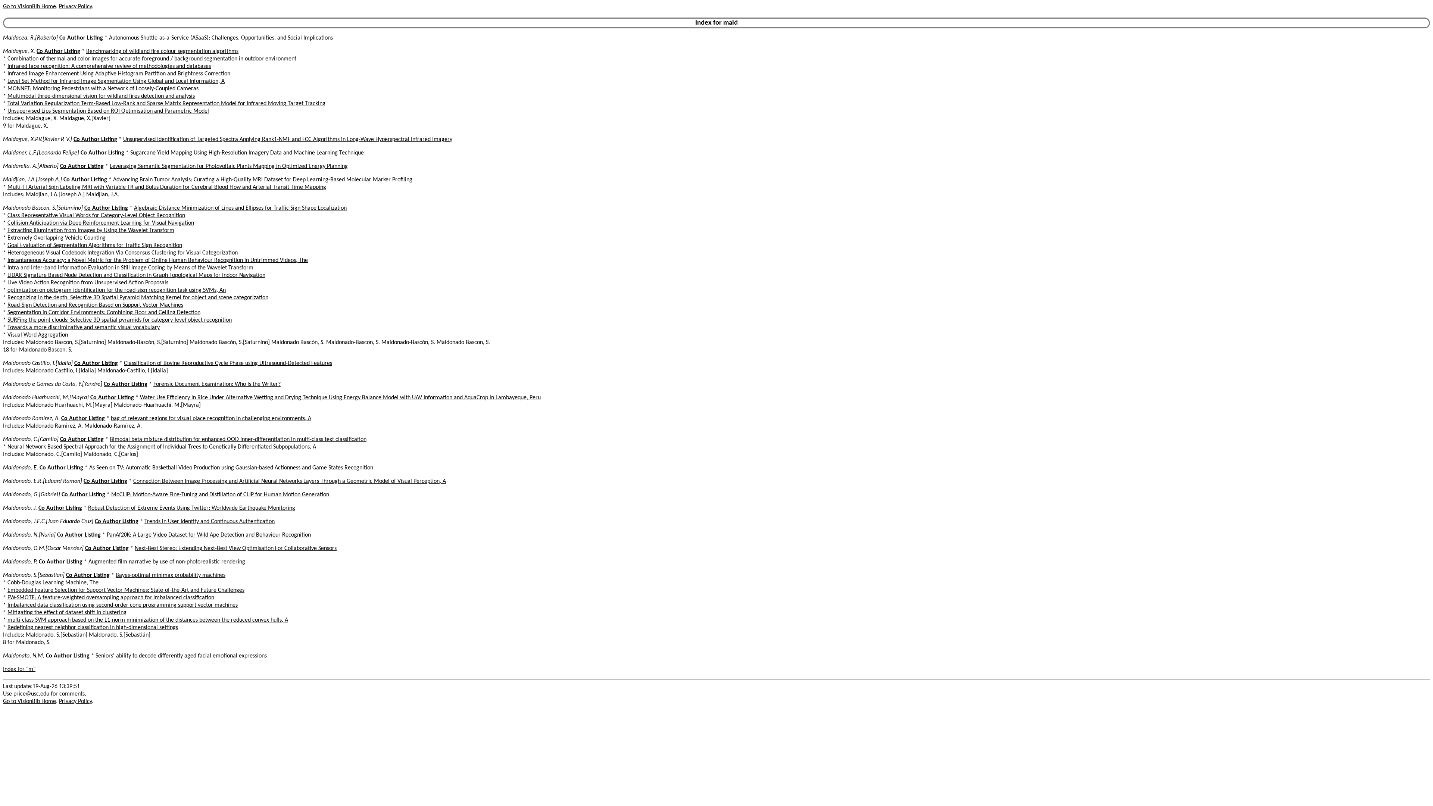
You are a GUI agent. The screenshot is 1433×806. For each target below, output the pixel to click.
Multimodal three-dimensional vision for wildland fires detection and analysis (101, 96)
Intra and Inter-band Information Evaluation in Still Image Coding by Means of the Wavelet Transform (130, 268)
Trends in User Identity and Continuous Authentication (209, 522)
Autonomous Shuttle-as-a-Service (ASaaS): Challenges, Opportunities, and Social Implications (221, 38)
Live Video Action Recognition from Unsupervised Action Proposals (87, 283)
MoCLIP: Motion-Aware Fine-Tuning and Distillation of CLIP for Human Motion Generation (220, 495)
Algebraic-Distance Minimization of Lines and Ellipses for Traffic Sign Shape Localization (240, 208)
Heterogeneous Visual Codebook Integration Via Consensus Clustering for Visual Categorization (122, 253)
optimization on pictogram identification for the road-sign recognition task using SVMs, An (116, 290)
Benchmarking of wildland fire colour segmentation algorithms (162, 51)
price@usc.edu (31, 694)
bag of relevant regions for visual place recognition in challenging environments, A (211, 419)
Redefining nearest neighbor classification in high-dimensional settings (92, 628)
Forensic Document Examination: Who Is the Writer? (217, 384)
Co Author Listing (81, 38)
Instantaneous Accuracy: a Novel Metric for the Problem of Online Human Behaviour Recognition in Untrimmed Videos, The (157, 260)
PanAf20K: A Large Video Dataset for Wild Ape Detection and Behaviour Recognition (209, 535)
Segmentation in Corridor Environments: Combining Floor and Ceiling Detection (103, 313)
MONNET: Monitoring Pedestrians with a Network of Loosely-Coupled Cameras (103, 89)
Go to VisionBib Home (29, 7)
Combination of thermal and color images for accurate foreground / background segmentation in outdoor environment (151, 59)
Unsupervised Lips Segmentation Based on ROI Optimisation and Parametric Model (108, 111)
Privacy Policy (75, 7)
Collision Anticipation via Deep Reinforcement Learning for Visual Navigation (100, 223)
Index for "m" (19, 669)
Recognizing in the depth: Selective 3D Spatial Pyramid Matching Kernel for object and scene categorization (137, 298)
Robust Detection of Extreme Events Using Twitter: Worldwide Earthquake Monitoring (191, 508)
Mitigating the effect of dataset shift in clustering (67, 613)
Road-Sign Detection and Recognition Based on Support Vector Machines (95, 305)
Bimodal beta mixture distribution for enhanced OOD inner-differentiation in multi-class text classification (238, 440)
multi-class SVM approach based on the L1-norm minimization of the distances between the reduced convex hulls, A (147, 620)
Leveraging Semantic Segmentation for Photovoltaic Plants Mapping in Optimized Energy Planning (229, 166)
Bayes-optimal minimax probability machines (170, 575)
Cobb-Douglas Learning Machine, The (53, 583)
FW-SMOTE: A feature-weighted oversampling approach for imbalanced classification (110, 598)
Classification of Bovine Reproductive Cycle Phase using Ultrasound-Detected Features (228, 363)
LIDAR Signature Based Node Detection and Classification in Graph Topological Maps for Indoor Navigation (136, 275)
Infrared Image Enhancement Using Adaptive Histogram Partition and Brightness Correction (118, 74)
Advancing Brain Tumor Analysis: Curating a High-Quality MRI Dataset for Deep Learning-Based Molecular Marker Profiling (262, 180)
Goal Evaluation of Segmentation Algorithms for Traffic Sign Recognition (94, 246)
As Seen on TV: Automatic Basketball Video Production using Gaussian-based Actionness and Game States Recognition (231, 468)
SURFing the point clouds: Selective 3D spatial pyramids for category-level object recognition (119, 320)
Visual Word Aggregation (37, 335)
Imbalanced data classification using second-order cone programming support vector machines (122, 605)
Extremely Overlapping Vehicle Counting (56, 238)
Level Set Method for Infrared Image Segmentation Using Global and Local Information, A (116, 81)
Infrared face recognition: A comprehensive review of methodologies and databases (109, 66)
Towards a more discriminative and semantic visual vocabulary (83, 328)
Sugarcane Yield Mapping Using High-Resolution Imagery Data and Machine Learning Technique (247, 153)
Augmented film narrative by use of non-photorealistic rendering (166, 562)
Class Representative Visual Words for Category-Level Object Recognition (96, 216)
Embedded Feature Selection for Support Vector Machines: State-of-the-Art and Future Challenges (125, 590)
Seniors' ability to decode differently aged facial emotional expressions (181, 656)
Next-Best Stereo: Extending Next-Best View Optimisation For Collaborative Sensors (236, 549)
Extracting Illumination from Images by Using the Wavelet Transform (90, 231)
